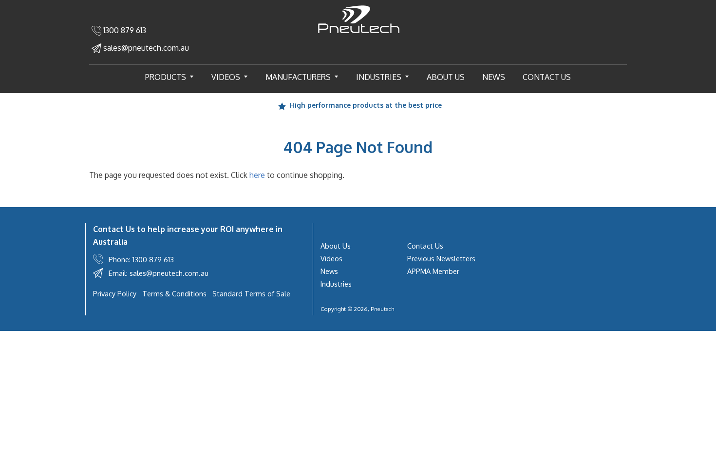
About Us (446, 77)
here (257, 175)
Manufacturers (305, 77)
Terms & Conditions (174, 293)
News (493, 77)
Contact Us (547, 77)
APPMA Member (433, 271)
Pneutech (382, 308)
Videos (233, 77)
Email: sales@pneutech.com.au (158, 273)
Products (173, 77)
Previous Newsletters (441, 258)
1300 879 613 (123, 30)
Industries (386, 77)
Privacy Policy (114, 293)
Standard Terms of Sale (251, 293)
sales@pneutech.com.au (145, 48)
